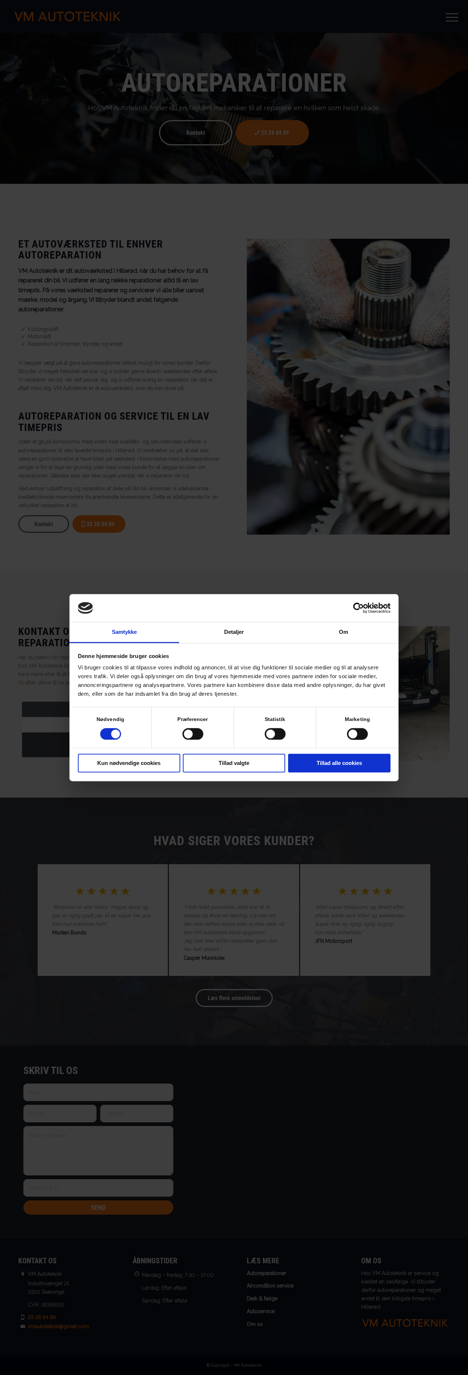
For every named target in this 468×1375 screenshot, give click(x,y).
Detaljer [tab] (234, 632)
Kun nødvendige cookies (129, 763)
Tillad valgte (234, 763)
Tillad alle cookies (339, 763)
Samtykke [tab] (124, 632)
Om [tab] (343, 632)
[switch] (192, 734)
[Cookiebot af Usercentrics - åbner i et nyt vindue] (358, 607)
